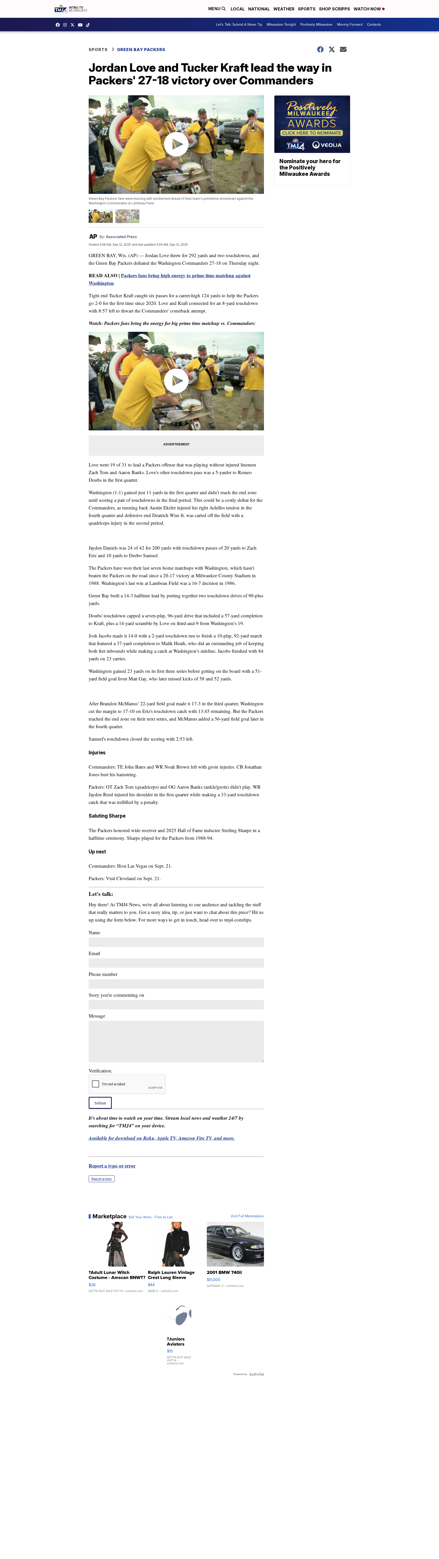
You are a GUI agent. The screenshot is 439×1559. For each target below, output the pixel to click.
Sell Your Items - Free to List (151, 1217)
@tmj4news (89, 25)
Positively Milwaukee (316, 24)
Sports (307, 8)
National (259, 8)
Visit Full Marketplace (247, 1216)
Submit (100, 1102)
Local (238, 8)
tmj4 (59, 25)
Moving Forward (350, 24)
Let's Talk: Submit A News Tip (239, 24)
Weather (283, 8)
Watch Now (368, 8)
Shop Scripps (334, 8)
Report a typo (101, 1179)
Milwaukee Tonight (281, 24)
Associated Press (121, 236)
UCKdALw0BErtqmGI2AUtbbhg (81, 25)
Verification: (100, 1070)
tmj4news (66, 25)
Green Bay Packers (141, 49)
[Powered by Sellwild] (256, 1374)
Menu (215, 9)
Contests (374, 24)
